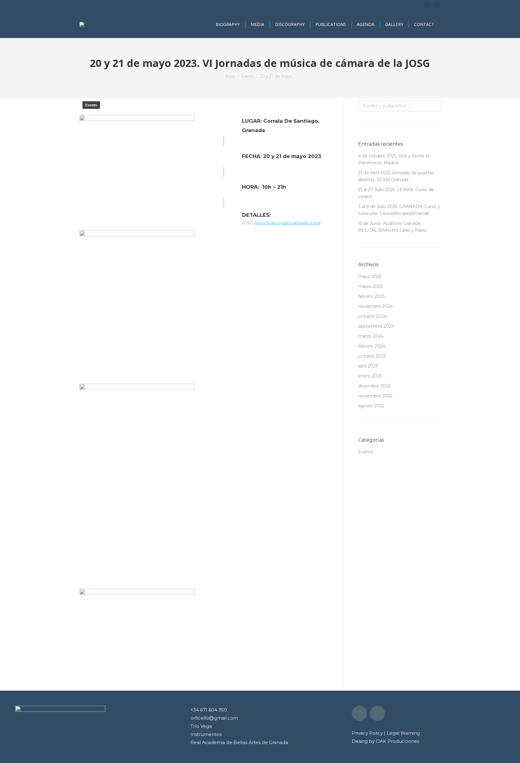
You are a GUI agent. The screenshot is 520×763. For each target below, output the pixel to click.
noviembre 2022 (375, 396)
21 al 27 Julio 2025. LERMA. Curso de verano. (396, 193)
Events (91, 105)
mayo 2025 (369, 276)
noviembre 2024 (375, 306)
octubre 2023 (372, 356)
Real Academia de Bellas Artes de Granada (239, 742)
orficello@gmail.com (214, 718)
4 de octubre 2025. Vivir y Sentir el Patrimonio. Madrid (393, 159)
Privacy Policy (367, 733)
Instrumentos (205, 734)
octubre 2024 (372, 316)
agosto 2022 (371, 405)
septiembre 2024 (376, 326)
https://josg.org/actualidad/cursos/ (287, 222)
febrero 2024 (371, 346)
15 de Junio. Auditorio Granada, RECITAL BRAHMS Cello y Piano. (393, 227)
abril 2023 (368, 366)
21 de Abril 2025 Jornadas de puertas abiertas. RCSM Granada (396, 176)
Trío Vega (201, 726)
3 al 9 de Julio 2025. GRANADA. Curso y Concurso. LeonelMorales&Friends (399, 210)
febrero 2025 (371, 296)
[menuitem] (228, 24)
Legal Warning (403, 733)
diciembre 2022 (374, 386)
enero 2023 (370, 376)
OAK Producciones (397, 741)
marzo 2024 (370, 336)
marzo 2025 (370, 286)
